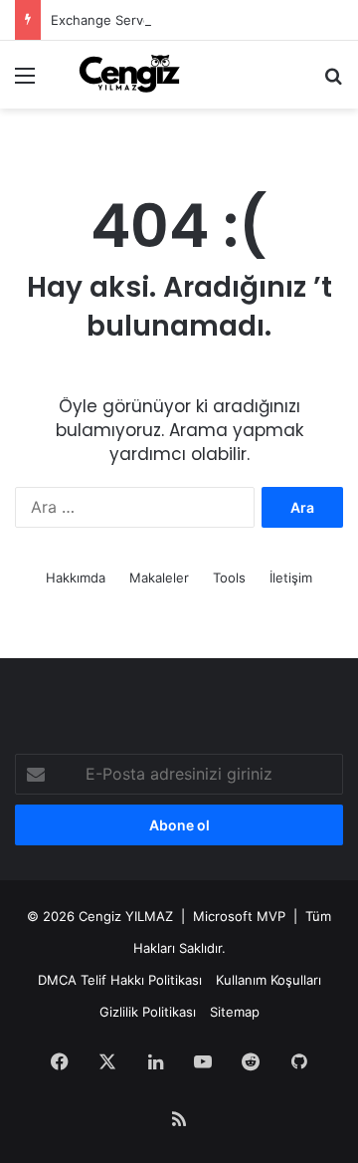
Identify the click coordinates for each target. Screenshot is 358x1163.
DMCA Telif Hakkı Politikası (120, 980)
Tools (229, 577)
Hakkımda (75, 577)
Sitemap (235, 1012)
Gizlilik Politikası (147, 1012)
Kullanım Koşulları (268, 980)
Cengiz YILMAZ (126, 916)
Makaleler (159, 577)
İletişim (290, 577)
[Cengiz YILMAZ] (129, 75)
